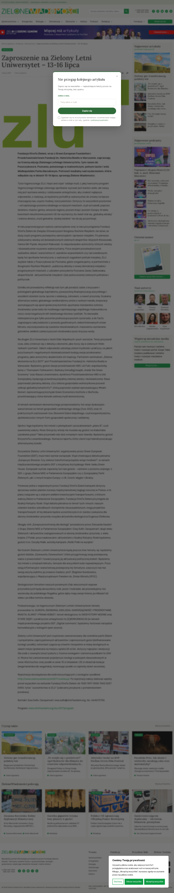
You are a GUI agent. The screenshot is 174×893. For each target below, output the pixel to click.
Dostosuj (118, 882)
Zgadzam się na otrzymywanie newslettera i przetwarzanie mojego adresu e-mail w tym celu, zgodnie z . (88, 119)
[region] (139, 872)
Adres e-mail (64, 96)
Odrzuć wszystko (134, 882)
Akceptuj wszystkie (154, 882)
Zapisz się (87, 111)
